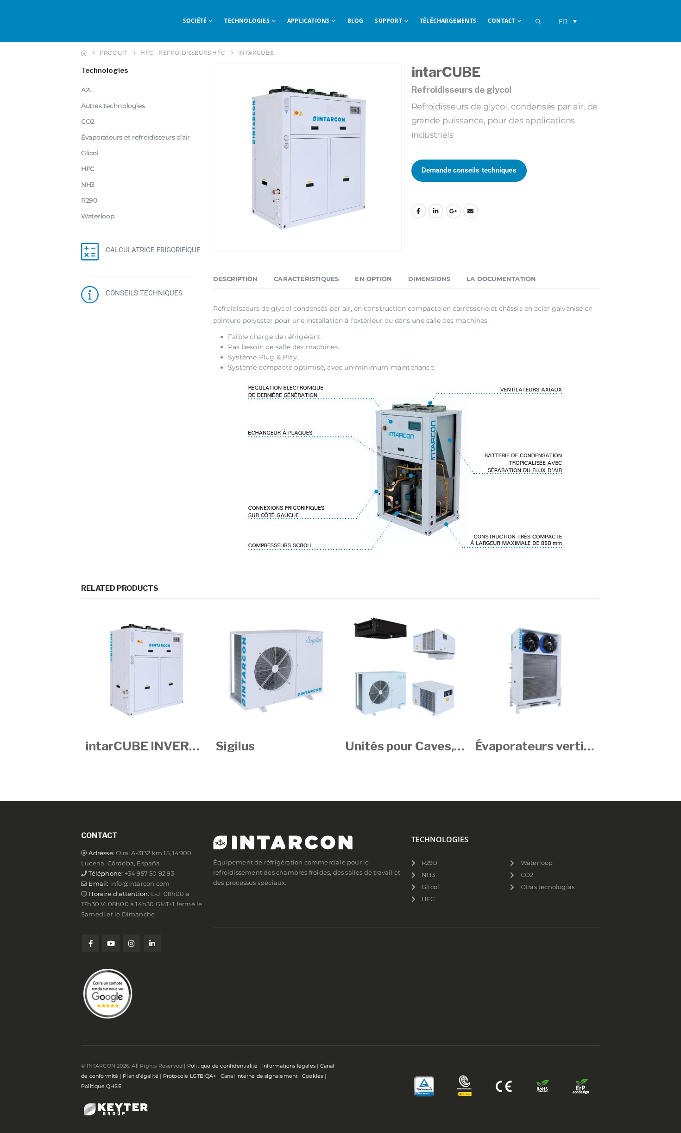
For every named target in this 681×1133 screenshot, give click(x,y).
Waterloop (97, 216)
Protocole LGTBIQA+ (189, 1076)
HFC (88, 169)
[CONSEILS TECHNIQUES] (90, 294)
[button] (538, 22)
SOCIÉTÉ (195, 21)
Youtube (111, 943)
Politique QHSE (101, 1086)
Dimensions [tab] (429, 278)
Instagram (131, 943)
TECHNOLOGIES (246, 21)
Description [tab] (235, 278)
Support (388, 21)
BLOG (355, 21)
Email (470, 211)
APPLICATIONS (308, 21)
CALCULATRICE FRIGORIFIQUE (153, 250)
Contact (501, 21)
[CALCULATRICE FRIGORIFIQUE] (90, 251)
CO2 (88, 121)
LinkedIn (436, 211)
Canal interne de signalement (259, 1076)
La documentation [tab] (501, 278)
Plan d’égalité (140, 1076)
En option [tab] (373, 278)
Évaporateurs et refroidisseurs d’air (135, 137)
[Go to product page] (146, 670)
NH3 (88, 184)
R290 (89, 200)
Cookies (312, 1076)
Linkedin (152, 943)
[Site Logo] (118, 21)
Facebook (418, 211)
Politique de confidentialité (222, 1066)
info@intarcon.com (140, 883)
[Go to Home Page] (84, 53)
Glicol (89, 153)
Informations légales (288, 1066)
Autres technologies (113, 106)
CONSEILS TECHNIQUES (144, 293)
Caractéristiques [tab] (306, 278)
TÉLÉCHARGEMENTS (448, 21)
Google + (453, 211)
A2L (87, 90)
